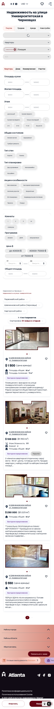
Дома (18, 69)
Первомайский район (14, 299)
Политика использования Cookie (17, 694)
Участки (41, 69)
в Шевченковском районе (20, 358)
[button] (10, 49)
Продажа (21, 28)
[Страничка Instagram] (16, 4)
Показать (40, 704)
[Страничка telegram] (38, 676)
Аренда (33, 28)
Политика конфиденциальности (17, 691)
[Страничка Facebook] (13, 4)
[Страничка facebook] (44, 676)
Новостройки (45, 28)
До (31, 261)
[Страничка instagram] (49, 676)
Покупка (9, 28)
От (8, 261)
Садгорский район (13, 311)
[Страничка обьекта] (6, 360)
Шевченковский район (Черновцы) (20, 305)
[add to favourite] (42, 4)
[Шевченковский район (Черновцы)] (39, 305)
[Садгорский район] (24, 311)
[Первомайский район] (27, 299)
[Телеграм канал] (11, 4)
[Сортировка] (42, 321)
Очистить (13, 704)
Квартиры (8, 69)
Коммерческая (29, 69)
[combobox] (25, 35)
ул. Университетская (18, 360)
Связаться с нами (39, 654)
